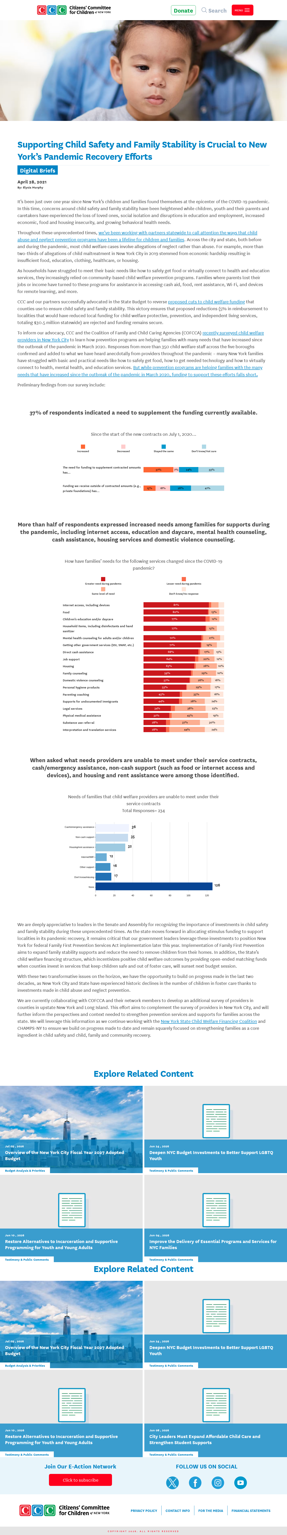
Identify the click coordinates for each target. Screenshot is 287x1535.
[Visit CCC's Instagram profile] (218, 1482)
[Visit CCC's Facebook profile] (195, 1482)
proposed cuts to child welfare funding (206, 301)
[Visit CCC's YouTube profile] (240, 1482)
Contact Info (178, 1510)
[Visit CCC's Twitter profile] (172, 1482)
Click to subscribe (80, 1480)
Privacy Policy (144, 1510)
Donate (183, 10)
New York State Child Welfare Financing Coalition (209, 1021)
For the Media (210, 1510)
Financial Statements (251, 1510)
